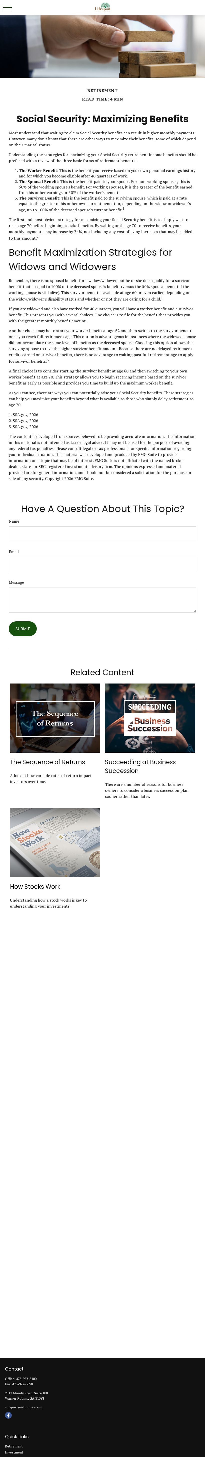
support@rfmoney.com (23, 1407)
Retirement (14, 1446)
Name (14, 521)
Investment (14, 1452)
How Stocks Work (35, 887)
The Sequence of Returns (47, 762)
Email (14, 551)
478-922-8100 (26, 1378)
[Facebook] (8, 1415)
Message (16, 582)
